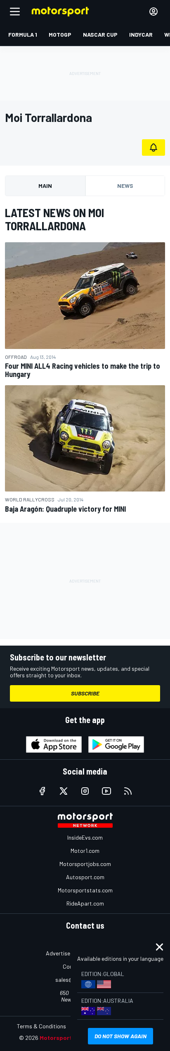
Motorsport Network (68, 1037)
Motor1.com (85, 850)
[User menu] (153, 11)
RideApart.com (85, 903)
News (125, 185)
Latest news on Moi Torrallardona (54, 219)
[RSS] (128, 791)
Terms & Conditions (41, 1026)
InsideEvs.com (85, 837)
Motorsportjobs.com (85, 863)
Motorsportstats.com (85, 890)
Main (45, 185)
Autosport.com (85, 876)
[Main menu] (14, 11)
